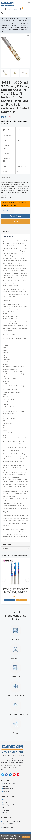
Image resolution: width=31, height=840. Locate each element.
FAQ (4, 807)
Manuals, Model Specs (10, 805)
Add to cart (17, 216)
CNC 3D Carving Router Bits (18, 23)
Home (5, 18)
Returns (5, 812)
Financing (6, 786)
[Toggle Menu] (29, 3)
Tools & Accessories (10, 783)
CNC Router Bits (14, 18)
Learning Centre (8, 788)
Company (6, 791)
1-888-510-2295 (8, 827)
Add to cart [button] (21, 600)
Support (6, 802)
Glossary (6, 810)
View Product (10, 600)
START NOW (26, 836)
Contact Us (6, 800)
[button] (3, 580)
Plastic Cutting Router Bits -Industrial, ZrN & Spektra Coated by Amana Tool (15, 21)
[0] (19, 9)
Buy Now (15, 221)
